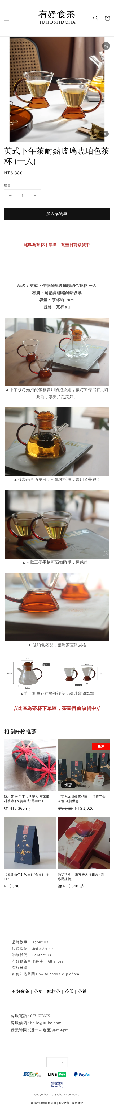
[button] (6, 18)
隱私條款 (77, 1103)
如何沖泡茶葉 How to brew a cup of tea (45, 974)
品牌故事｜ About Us (30, 942)
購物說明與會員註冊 (43, 1103)
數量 (7, 185)
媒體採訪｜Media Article (33, 948)
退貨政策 (64, 1103)
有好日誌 (19, 967)
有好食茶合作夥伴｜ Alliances (37, 961)
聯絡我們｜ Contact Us (31, 955)
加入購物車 (57, 213)
